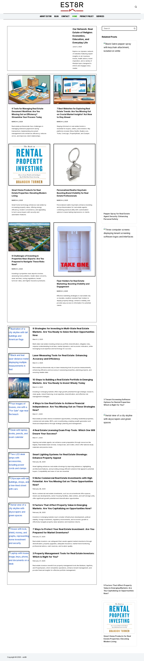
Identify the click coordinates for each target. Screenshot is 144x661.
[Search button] (135, 28)
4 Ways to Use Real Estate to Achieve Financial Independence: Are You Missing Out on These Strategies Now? (64, 406)
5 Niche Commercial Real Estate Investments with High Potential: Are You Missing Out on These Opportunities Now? (63, 481)
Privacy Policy (86, 16)
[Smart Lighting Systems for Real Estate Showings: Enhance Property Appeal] (18, 462)
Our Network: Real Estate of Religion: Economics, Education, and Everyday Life (83, 36)
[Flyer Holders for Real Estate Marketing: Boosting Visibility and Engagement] (74, 249)
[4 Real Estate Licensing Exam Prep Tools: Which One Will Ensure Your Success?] (18, 438)
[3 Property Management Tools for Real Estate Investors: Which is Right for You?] (18, 561)
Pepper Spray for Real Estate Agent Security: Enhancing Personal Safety (117, 216)
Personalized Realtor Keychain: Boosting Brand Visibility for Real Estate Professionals (72, 193)
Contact (65, 16)
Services (100, 16)
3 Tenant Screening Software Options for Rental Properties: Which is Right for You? (117, 402)
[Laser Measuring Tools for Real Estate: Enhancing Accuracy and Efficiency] (18, 363)
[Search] (136, 7)
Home (74, 16)
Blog (56, 16)
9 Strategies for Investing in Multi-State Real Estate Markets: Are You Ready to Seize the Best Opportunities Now (63, 332)
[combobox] (117, 28)
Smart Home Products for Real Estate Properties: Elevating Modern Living (29, 193)
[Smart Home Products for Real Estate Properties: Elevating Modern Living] (29, 165)
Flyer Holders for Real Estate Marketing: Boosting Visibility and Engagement (73, 284)
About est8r (46, 16)
